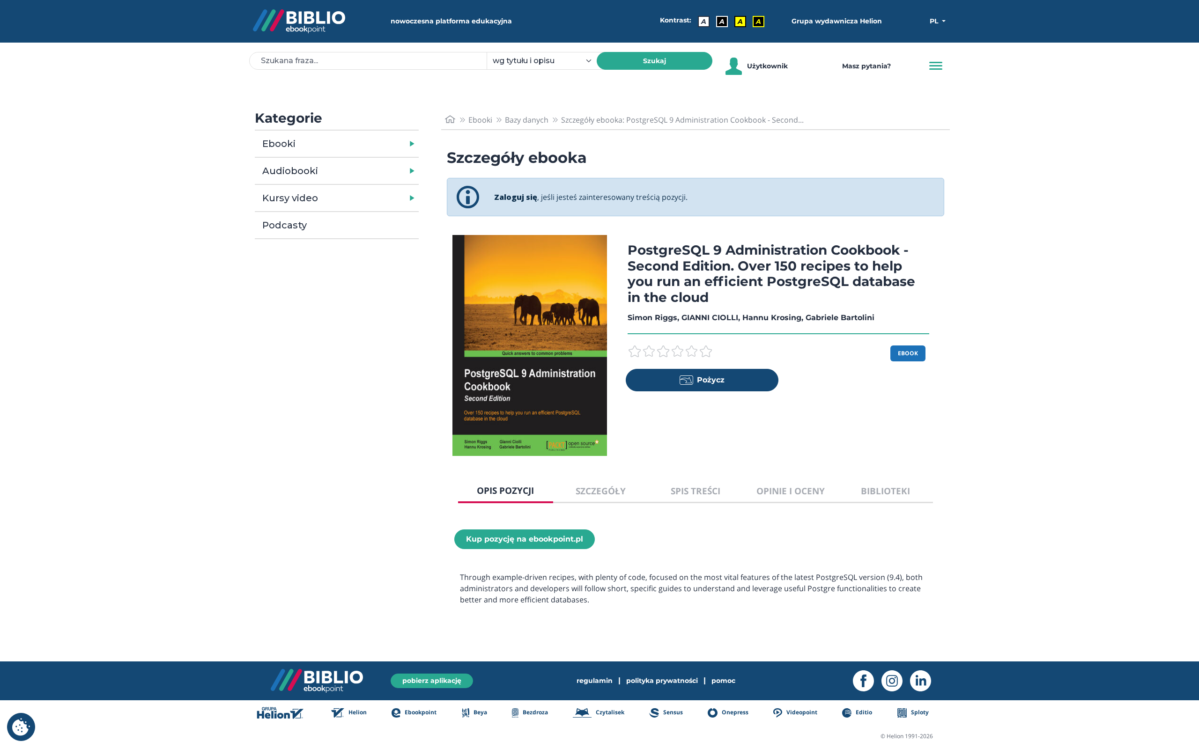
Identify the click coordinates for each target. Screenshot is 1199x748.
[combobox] (547, 60)
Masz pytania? (866, 66)
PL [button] (935, 21)
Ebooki (279, 143)
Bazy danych (526, 120)
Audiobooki (290, 170)
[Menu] (935, 66)
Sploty (919, 712)
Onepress (734, 712)
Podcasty (284, 225)
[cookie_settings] (21, 727)
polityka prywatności (662, 680)
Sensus (672, 712)
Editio (863, 712)
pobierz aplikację (431, 680)
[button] (361, 144)
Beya (479, 712)
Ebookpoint (420, 712)
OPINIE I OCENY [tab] (790, 490)
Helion (357, 712)
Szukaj (654, 61)
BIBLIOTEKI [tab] (885, 490)
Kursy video (290, 198)
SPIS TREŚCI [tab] (695, 490)
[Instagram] (895, 680)
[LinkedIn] (924, 680)
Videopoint (801, 712)
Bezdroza (534, 712)
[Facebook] (867, 680)
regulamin (595, 680)
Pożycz (711, 379)
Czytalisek (609, 712)
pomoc (723, 680)
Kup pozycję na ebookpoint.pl (524, 539)
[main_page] (450, 119)
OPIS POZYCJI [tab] (505, 490)
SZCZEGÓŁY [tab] (601, 490)
